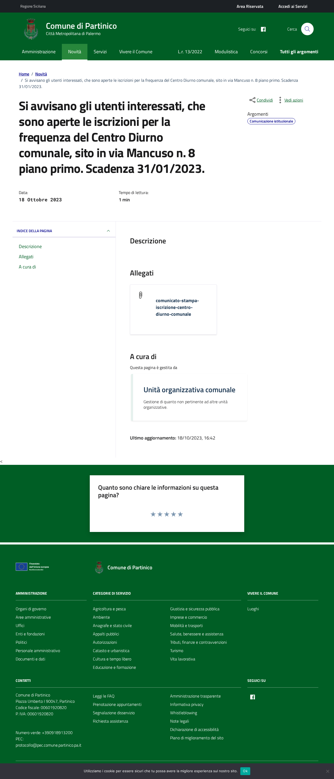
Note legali (179, 721)
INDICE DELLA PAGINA (34, 230)
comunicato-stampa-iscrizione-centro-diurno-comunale (177, 307)
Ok (245, 771)
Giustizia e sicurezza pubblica (194, 609)
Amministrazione (39, 51)
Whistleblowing (183, 713)
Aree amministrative (33, 617)
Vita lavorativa (182, 659)
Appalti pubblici (106, 634)
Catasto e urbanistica (111, 650)
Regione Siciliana (33, 6)
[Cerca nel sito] (307, 29)
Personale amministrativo (38, 650)
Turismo (176, 650)
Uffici (20, 625)
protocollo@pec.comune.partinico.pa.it (48, 745)
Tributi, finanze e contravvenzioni (198, 642)
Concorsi (258, 51)
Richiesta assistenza (110, 721)
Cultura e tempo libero (112, 659)
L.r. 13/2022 (190, 51)
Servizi (100, 51)
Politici (21, 642)
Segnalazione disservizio (114, 713)
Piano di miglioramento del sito (196, 738)
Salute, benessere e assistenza (196, 634)
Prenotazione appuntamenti (117, 704)
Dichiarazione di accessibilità (194, 729)
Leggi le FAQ (104, 696)
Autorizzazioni (105, 642)
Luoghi (253, 609)
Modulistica (226, 51)
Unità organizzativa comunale (189, 389)
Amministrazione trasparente (195, 696)
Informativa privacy (187, 704)
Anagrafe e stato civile (112, 625)
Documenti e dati (30, 659)
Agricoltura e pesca (109, 609)
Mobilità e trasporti (186, 625)
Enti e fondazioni (30, 634)
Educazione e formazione (114, 667)
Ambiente (101, 617)
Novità (74, 51)
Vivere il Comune (135, 51)
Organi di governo (31, 609)
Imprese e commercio (188, 617)
